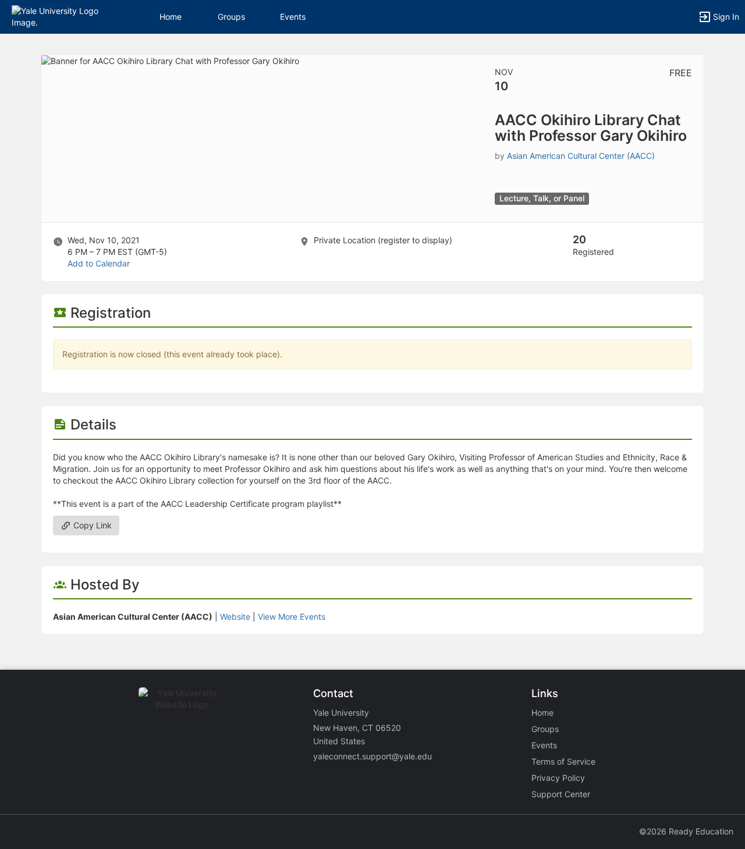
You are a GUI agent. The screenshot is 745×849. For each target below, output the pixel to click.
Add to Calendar (99, 263)
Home (542, 712)
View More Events (291, 616)
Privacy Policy (558, 778)
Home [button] (170, 17)
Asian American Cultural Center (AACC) (581, 156)
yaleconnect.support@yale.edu (372, 756)
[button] (60, 16)
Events (293, 17)
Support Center (560, 794)
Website (235, 616)
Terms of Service (563, 761)
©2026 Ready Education (686, 831)
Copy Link (91, 525)
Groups (231, 17)
